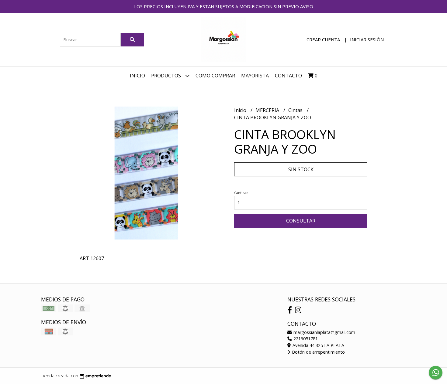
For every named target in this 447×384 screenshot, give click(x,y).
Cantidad (241, 192)
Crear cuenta (323, 39)
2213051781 (305, 339)
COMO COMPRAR (215, 75)
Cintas (296, 110)
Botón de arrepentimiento (318, 352)
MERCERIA (267, 110)
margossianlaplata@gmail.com (323, 332)
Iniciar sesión (367, 39)
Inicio (137, 75)
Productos (166, 75)
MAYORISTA (255, 75)
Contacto (288, 75)
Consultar (300, 220)
